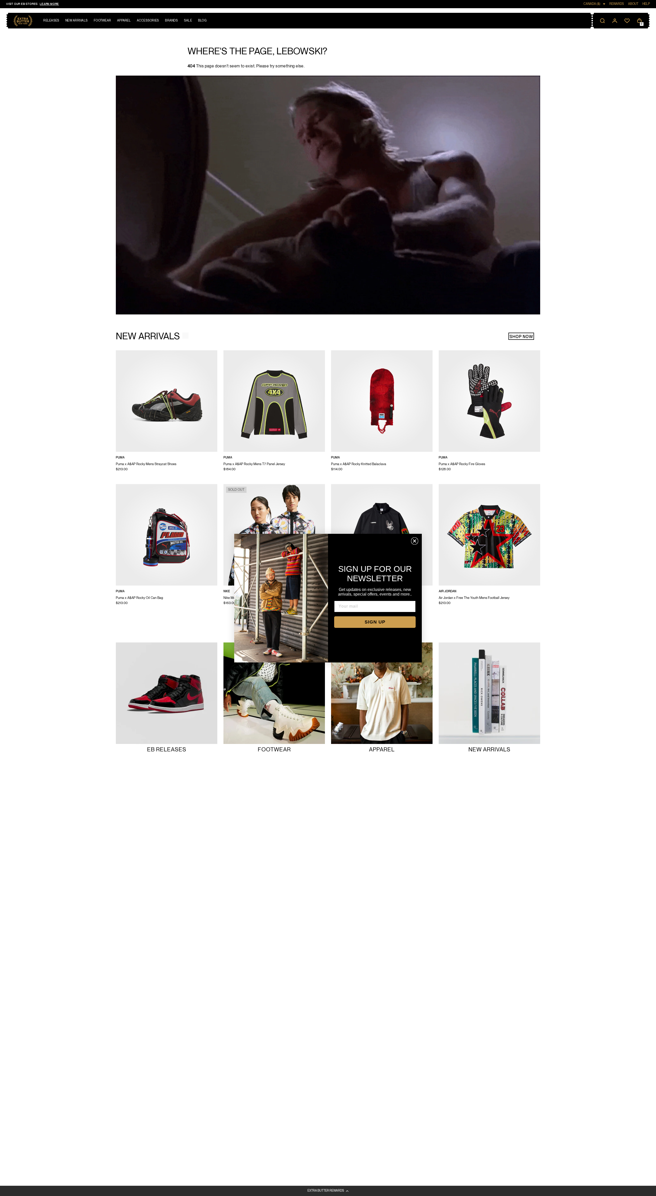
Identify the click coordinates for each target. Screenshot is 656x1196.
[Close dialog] (415, 541)
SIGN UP (375, 622)
